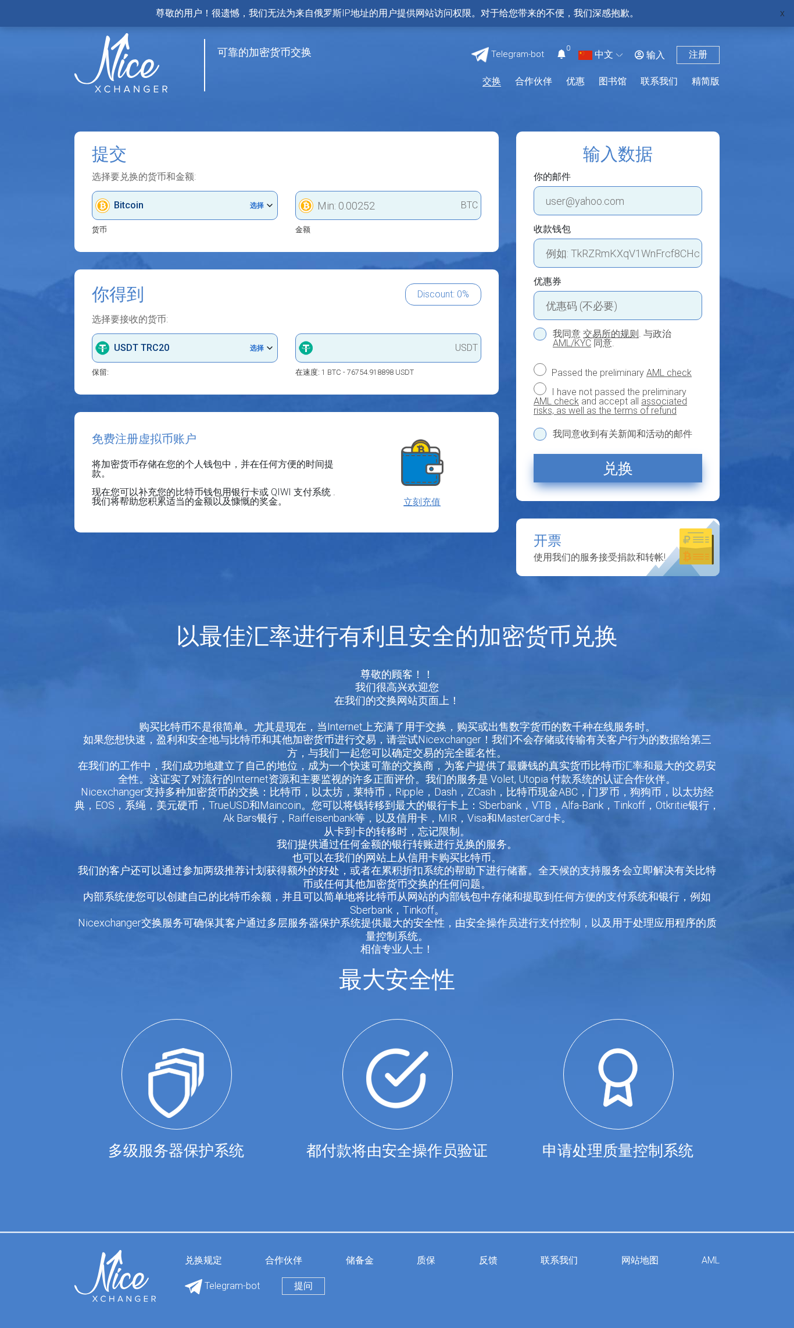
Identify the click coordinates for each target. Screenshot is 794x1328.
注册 (698, 54)
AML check (669, 372)
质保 (426, 1261)
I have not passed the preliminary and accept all (610, 401)
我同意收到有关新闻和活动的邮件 (622, 434)
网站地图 (640, 1261)
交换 (491, 82)
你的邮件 (552, 177)
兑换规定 (203, 1261)
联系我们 (659, 82)
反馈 (488, 1261)
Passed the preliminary (620, 372)
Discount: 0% (443, 294)
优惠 (575, 82)
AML (711, 1261)
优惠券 (547, 281)
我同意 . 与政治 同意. (612, 338)
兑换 (618, 468)
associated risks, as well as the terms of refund (610, 406)
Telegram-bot (231, 1285)
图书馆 (613, 82)
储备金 (360, 1261)
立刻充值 (422, 502)
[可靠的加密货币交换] (120, 62)
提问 (303, 1285)
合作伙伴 (533, 82)
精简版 (706, 82)
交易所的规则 (611, 333)
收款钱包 (552, 229)
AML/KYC (572, 343)
